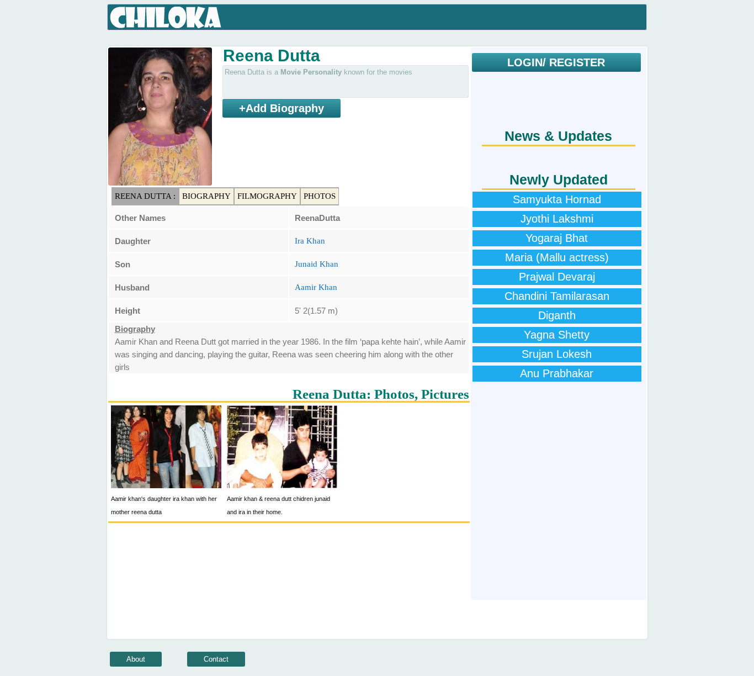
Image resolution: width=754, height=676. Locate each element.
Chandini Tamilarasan (557, 296)
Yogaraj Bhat (556, 238)
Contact (216, 659)
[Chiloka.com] (165, 18)
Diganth (557, 315)
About (135, 659)
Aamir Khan (316, 287)
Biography (206, 196)
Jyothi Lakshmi (557, 219)
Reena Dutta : (145, 196)
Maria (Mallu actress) (557, 257)
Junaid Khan (316, 264)
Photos (320, 196)
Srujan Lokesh (557, 354)
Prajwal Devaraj (557, 277)
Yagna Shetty (557, 335)
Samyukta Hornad (557, 199)
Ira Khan (310, 240)
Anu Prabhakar (556, 373)
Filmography (267, 196)
